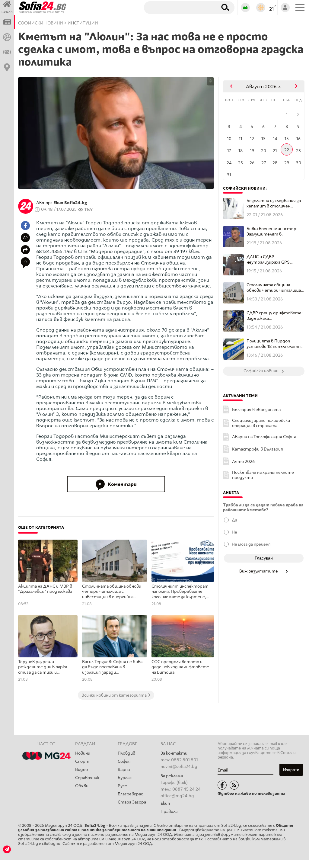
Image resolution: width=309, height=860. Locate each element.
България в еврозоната (256, 409)
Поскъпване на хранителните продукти (263, 475)
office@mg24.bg (177, 795)
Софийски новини (40, 23)
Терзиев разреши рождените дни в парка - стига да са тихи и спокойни (44, 667)
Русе (122, 785)
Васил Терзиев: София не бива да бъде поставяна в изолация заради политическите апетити (112, 667)
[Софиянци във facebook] (222, 785)
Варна (124, 769)
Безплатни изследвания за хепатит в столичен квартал (274, 203)
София (124, 761)
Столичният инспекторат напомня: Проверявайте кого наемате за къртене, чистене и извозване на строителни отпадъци (180, 592)
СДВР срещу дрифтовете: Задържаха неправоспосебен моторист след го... (275, 315)
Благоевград (131, 794)
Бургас (125, 777)
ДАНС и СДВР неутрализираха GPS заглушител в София (268, 259)
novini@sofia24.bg (179, 766)
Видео (81, 769)
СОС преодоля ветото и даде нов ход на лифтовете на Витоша (180, 667)
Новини (82, 753)
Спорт (82, 761)
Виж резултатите (259, 571)
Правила (169, 811)
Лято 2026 (243, 461)
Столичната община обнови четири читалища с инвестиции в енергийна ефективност (111, 592)
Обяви (81, 785)
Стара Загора (132, 802)
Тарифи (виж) (174, 782)
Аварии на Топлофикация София (264, 436)
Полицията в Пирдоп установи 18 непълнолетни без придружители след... (275, 344)
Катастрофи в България (257, 449)
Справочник (87, 777)
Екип (165, 803)
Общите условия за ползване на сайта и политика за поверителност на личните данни (155, 827)
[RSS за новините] (234, 785)
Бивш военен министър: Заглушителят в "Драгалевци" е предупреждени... (272, 231)
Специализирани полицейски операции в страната (261, 423)
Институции (83, 23)
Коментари (118, 484)
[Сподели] (25, 249)
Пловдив (126, 753)
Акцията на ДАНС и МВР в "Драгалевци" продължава (45, 589)
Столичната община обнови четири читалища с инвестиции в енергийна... (275, 287)
